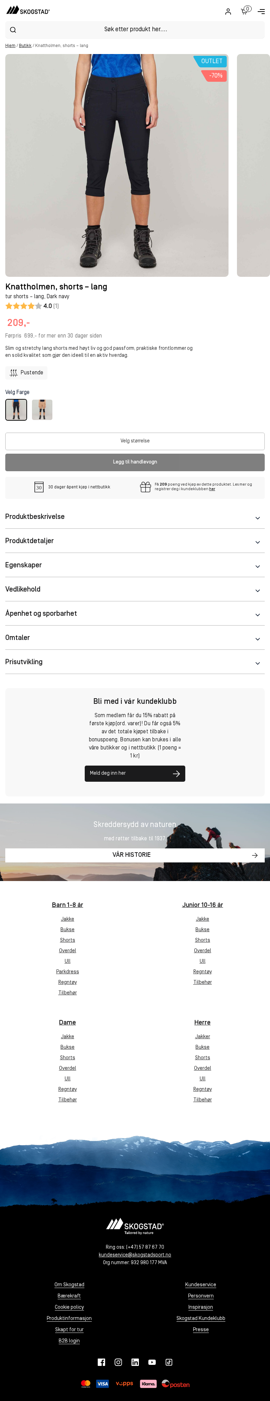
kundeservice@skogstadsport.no (135, 1255)
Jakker (202, 1037)
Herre (202, 1023)
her (212, 489)
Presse (201, 1330)
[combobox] (135, 29)
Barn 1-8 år (67, 905)
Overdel (67, 951)
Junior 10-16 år (202, 905)
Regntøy (67, 982)
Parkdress (67, 972)
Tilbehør (67, 993)
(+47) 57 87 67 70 (145, 1247)
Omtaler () (32, 305)
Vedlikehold (22, 589)
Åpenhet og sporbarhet (41, 614)
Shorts (67, 940)
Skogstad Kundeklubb (200, 1318)
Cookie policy (69, 1307)
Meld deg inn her (108, 773)
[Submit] (12, 30)
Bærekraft (69, 1296)
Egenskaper (23, 565)
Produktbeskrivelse (35, 517)
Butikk (25, 46)
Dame (67, 1023)
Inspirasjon (200, 1307)
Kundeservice (200, 1285)
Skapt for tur (69, 1330)
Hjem (10, 46)
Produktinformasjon (69, 1318)
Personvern (201, 1296)
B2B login (69, 1341)
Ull (68, 961)
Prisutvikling (24, 662)
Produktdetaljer (29, 541)
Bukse (67, 930)
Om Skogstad (69, 1285)
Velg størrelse (135, 441)
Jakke (67, 919)
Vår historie (131, 855)
